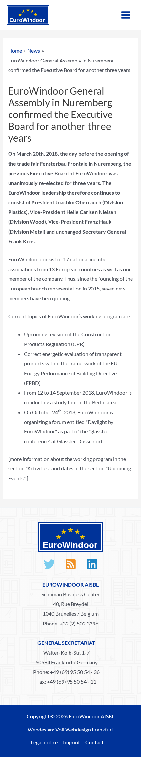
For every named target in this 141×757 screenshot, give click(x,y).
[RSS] (70, 564)
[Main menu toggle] (125, 15)
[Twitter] (49, 564)
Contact (94, 742)
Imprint (71, 742)
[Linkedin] (92, 564)
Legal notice (44, 742)
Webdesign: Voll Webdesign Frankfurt (70, 729)
